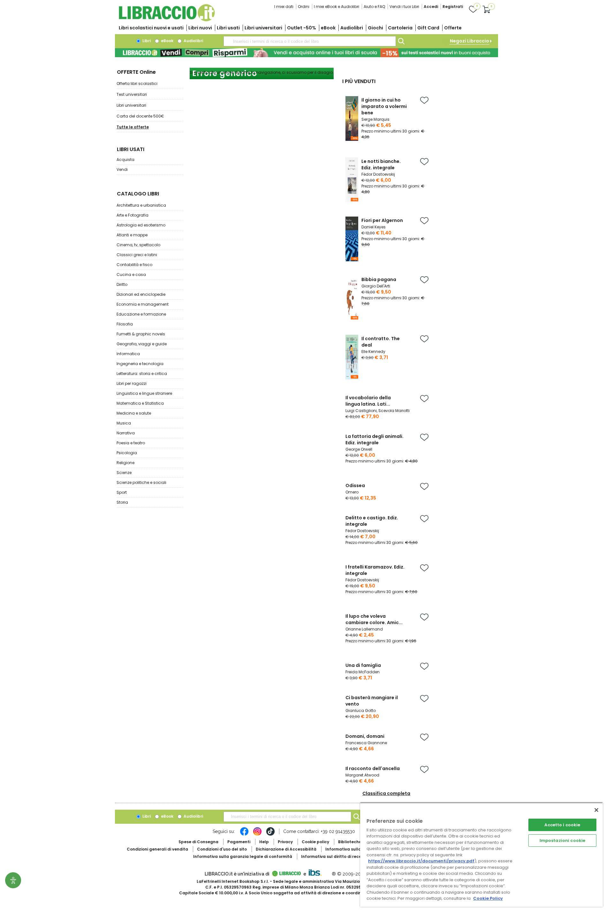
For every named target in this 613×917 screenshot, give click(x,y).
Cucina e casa (131, 274)
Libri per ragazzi (132, 383)
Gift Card (428, 28)
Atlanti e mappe (132, 235)
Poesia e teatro (131, 443)
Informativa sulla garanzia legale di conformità (242, 856)
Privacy (285, 841)
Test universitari (132, 94)
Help (264, 841)
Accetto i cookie (562, 825)
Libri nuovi (200, 28)
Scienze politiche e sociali (141, 482)
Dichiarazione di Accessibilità (286, 849)
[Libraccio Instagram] (257, 834)
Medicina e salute (134, 413)
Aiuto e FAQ (374, 6)
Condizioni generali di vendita (157, 849)
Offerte (453, 28)
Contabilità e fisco (134, 264)
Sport (122, 492)
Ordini (303, 6)
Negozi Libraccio (469, 41)
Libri (146, 40)
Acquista (125, 159)
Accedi (431, 6)
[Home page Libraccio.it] (166, 20)
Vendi (122, 169)
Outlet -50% (301, 28)
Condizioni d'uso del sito (222, 849)
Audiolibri (351, 28)
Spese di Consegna (198, 841)
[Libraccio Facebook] (244, 834)
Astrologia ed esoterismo (141, 225)
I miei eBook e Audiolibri (336, 6)
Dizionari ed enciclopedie (141, 294)
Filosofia (125, 324)
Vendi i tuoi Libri (404, 6)
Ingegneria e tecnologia (140, 363)
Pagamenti (238, 841)
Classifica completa (386, 793)
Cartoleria (400, 28)
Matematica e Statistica (140, 403)
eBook (328, 28)
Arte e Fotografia (132, 215)
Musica (124, 423)
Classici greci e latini (137, 254)
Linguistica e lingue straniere (144, 393)
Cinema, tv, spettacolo (138, 245)
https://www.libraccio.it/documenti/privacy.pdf (421, 861)
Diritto (122, 284)
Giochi (375, 28)
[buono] (306, 52)
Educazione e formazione (141, 314)
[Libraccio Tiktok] (270, 834)
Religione (125, 462)
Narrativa (126, 433)
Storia (122, 502)
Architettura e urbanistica (141, 205)
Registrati (453, 6)
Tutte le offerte (133, 127)
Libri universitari (263, 28)
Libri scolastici (151, 28)
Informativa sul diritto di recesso (334, 856)
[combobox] (309, 41)
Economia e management (143, 304)
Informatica (128, 353)
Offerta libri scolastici (137, 83)
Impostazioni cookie (562, 840)
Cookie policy (315, 841)
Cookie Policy (488, 898)
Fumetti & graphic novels (141, 334)
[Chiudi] (596, 810)
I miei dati (283, 6)
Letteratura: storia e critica (142, 373)
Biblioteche (349, 841)
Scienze (124, 472)
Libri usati (228, 28)
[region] (481, 854)
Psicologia (127, 452)
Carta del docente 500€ (140, 116)
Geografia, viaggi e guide (142, 344)
